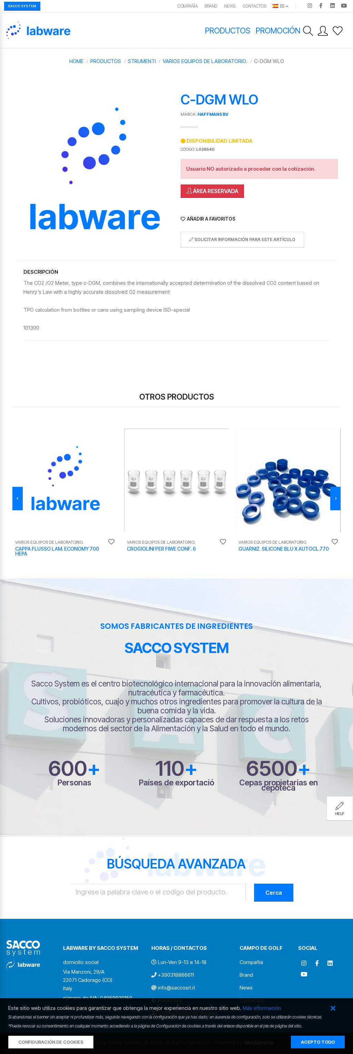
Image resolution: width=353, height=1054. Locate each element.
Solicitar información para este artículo (244, 239)
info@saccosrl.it (176, 987)
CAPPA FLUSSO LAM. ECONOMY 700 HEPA (57, 551)
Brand (210, 6)
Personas (74, 782)
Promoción (278, 30)
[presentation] (17, 498)
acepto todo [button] (318, 1042)
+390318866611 (176, 975)
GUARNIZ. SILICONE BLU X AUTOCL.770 (284, 549)
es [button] (281, 6)
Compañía (187, 6)
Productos (227, 30)
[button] (333, 1008)
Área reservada (215, 191)
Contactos (254, 6)
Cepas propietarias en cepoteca (278, 785)
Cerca (273, 892)
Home (76, 61)
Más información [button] (262, 1008)
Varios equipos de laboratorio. (205, 61)
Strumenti (142, 61)
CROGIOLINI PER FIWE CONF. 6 (161, 549)
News (229, 6)
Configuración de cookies (50, 1042)
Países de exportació (176, 782)
